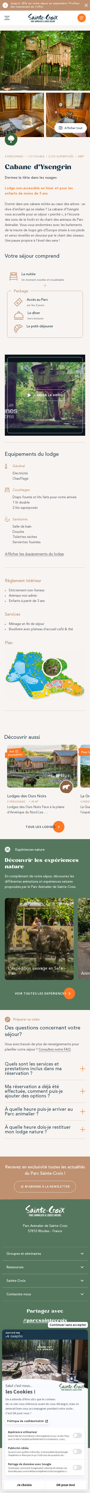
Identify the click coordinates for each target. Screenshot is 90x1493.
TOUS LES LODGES (40, 827)
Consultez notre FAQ (55, 1049)
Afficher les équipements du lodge (34, 554)
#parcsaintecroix (45, 1320)
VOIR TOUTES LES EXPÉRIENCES (40, 993)
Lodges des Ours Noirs (26, 796)
